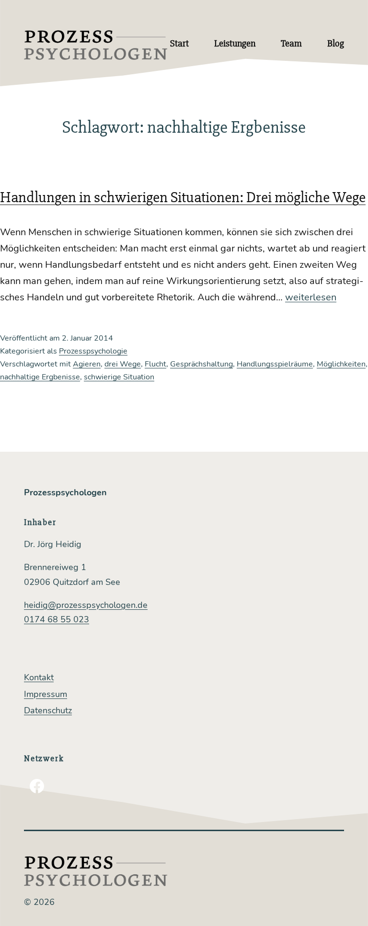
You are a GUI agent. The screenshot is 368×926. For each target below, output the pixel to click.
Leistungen (234, 43)
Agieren (87, 364)
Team (291, 43)
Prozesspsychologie (93, 351)
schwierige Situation (119, 377)
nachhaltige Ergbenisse (40, 377)
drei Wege (122, 364)
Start (179, 43)
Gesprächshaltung (201, 364)
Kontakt (39, 677)
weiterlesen (310, 297)
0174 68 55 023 (56, 619)
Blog (335, 43)
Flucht (155, 364)
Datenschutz (48, 710)
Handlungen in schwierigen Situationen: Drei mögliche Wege (183, 197)
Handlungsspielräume (275, 364)
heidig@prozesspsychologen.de (86, 605)
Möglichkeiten (341, 364)
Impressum (45, 694)
